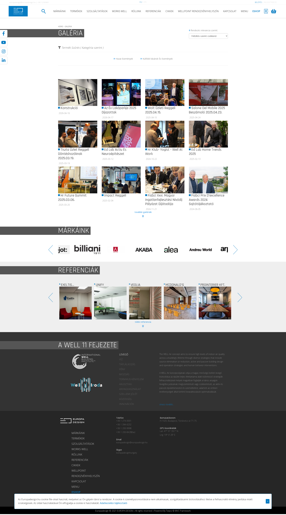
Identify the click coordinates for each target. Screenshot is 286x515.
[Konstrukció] (77, 92)
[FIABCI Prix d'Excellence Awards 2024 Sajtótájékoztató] (208, 179)
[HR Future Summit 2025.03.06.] (77, 179)
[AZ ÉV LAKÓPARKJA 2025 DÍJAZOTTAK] (121, 92)
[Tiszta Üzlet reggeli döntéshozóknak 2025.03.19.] (77, 134)
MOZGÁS (124, 374)
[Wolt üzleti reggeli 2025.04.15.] (164, 92)
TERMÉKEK (76, 11)
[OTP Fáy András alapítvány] (215, 303)
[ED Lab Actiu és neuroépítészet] (121, 134)
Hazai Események (124, 58)
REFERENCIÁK (153, 11)
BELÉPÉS (258, 2)
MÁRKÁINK (59, 11)
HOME (60, 26)
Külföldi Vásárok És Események (157, 58)
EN (145, 2)
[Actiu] (72, 249)
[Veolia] (110, 303)
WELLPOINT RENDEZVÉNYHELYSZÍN (198, 11)
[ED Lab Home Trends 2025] (208, 134)
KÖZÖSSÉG (125, 399)
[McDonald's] (145, 303)
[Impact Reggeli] (121, 179)
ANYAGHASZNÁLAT (130, 389)
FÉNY (122, 369)
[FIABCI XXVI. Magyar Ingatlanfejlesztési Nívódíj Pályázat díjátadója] (164, 179)
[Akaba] (100, 249)
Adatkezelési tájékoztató (113, 503)
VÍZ (121, 359)
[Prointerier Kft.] (180, 303)
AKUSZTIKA (125, 384)
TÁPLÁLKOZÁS (127, 364)
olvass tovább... (166, 404)
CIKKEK (169, 11)
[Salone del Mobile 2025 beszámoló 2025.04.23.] (208, 92)
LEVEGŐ (123, 354)
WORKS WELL (119, 11)
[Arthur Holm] (214, 249)
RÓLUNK (136, 11)
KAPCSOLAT (229, 11)
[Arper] (185, 249)
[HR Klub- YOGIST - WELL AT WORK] (164, 134)
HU (140, 2)
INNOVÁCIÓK (126, 404)
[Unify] (75, 303)
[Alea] (129, 249)
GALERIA (68, 26)
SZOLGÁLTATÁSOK (97, 11)
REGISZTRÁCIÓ (270, 2)
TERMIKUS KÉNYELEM (131, 379)
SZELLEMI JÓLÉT (128, 394)
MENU (244, 11)
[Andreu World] (157, 249)
